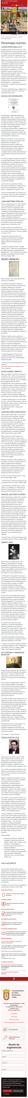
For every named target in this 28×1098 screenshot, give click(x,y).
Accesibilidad (14, 1013)
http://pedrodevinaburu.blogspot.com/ (12, 366)
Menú (20, 33)
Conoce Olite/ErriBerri (11, 37)
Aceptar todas (7, 1091)
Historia (20, 37)
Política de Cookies (14, 1019)
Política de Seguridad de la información (14, 1022)
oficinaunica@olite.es (14, 1010)
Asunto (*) (4, 1062)
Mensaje (4, 1069)
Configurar (6, 1094)
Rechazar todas (18, 1091)
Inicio (2, 37)
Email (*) (4, 1056)
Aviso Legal (14, 1016)
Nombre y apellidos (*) (7, 1050)
